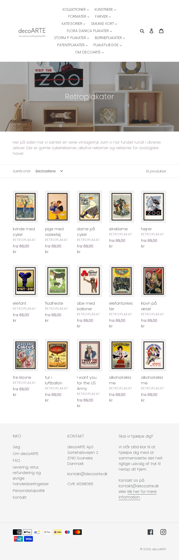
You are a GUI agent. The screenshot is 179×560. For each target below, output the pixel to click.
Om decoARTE (25, 453)
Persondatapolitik (29, 490)
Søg (16, 447)
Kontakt (20, 497)
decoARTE (159, 549)
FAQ (16, 460)
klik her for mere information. (138, 494)
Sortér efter (21, 171)
